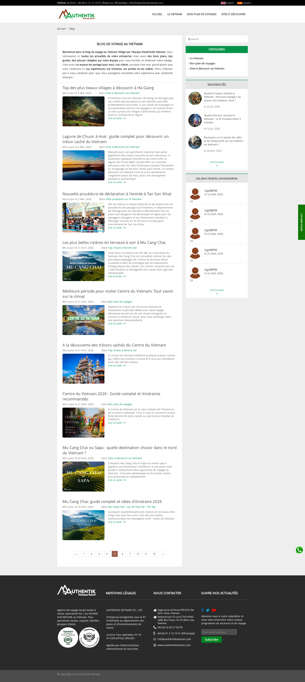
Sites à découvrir (233, 14)
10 (154, 553)
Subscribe (211, 639)
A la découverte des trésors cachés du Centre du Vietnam (114, 345)
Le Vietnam (174, 14)
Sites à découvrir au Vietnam (207, 68)
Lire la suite (115, 118)
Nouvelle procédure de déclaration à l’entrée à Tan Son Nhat (116, 193)
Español (246, 2)
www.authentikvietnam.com (174, 645)
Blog (72, 28)
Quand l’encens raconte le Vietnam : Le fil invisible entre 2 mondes (222, 119)
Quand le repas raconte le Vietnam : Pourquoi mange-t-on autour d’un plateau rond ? (222, 97)
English (230, 2)
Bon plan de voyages (201, 14)
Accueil (157, 14)
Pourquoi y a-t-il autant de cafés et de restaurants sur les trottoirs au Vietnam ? (223, 141)
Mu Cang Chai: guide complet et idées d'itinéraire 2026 (112, 501)
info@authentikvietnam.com (148, 2)
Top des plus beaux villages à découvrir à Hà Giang (108, 87)
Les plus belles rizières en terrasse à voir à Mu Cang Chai (114, 242)
